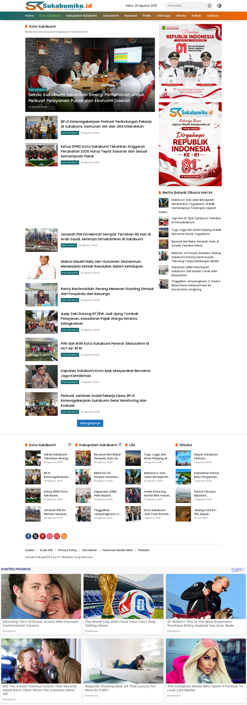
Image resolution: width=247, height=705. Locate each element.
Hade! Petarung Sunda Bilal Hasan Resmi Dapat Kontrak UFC (156, 493)
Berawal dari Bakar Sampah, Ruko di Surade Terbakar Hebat (195, 243)
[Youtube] (57, 536)
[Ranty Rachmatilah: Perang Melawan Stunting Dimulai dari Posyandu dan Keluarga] (41, 294)
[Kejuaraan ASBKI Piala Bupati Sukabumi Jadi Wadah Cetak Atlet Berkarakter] (83, 495)
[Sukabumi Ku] (59, 6)
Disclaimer (89, 550)
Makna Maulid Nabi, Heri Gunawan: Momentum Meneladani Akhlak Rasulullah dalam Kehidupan (102, 264)
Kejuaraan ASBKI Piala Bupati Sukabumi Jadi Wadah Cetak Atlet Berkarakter (194, 271)
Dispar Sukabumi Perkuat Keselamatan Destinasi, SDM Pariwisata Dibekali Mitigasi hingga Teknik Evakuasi (207, 456)
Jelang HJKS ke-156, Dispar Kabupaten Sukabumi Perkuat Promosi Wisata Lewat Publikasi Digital (206, 512)
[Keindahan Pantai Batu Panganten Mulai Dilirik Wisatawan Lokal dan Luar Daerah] (183, 476)
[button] (209, 6)
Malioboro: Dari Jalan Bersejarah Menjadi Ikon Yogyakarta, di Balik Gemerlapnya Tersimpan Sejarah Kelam (187, 206)
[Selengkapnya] (70, 444)
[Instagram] (50, 536)
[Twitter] (35, 536)
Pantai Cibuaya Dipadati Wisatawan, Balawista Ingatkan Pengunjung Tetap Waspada (208, 493)
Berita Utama (69, 245)
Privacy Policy (67, 550)
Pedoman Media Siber (117, 550)
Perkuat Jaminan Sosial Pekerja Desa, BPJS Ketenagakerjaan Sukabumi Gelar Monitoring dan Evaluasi (103, 400)
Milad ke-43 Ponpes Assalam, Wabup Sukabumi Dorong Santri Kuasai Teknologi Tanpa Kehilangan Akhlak (196, 257)
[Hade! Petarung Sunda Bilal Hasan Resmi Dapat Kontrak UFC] (133, 495)
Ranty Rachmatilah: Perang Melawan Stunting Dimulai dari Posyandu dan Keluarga (107, 291)
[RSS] (64, 536)
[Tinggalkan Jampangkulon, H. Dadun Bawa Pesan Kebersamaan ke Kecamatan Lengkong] (83, 514)
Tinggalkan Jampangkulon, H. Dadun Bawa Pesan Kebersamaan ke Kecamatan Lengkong (196, 285)
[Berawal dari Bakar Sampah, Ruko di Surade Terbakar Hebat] (83, 458)
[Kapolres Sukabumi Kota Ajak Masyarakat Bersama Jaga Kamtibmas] (41, 376)
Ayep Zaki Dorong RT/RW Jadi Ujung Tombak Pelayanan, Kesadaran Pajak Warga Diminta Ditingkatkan (99, 318)
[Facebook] (28, 536)
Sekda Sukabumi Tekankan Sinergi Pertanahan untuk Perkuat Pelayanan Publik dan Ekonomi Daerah (86, 98)
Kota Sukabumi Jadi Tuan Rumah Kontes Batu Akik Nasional (156, 512)
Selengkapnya (90, 423)
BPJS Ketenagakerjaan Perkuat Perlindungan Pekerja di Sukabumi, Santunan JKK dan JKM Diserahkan (106, 124)
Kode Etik (46, 550)
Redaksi (143, 550)
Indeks (30, 550)
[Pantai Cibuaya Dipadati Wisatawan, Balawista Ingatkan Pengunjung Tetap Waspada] (183, 495)
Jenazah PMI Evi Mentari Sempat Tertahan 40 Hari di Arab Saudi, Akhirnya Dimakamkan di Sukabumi (106, 236)
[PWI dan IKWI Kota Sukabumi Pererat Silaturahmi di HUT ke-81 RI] (41, 349)
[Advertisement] (90, 197)
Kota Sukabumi (37, 89)
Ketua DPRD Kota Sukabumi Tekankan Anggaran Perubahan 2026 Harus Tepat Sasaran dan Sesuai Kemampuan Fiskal (104, 151)
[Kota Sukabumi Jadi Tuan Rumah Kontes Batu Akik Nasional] (133, 514)
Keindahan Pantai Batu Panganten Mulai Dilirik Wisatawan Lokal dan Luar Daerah (206, 475)
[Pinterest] (43, 536)
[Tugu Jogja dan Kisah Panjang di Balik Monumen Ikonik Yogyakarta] (133, 458)
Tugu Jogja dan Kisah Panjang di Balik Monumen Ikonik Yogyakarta (196, 232)
